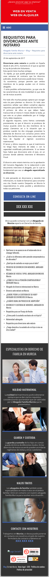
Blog (28, 50)
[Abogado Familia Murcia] (24, 5)
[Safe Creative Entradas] (19, 559)
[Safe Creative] (32, 551)
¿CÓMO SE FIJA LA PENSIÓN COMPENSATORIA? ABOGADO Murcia (23, 281)
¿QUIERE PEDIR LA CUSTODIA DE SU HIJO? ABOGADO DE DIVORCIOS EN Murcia (21, 296)
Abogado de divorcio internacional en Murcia (22, 286)
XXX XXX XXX (24, 206)
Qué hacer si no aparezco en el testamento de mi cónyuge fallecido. (23, 251)
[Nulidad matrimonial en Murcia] (24, 383)
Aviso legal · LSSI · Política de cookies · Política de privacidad (31, 568)
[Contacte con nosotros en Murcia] (24, 522)
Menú (8, 27)
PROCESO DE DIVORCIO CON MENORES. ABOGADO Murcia (24, 268)
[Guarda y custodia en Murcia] (24, 431)
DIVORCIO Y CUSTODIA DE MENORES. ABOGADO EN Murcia (25, 306)
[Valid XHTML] (33, 559)
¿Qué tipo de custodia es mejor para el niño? (22, 263)
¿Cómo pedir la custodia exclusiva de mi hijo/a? (24, 315)
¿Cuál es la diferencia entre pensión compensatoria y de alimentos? (25, 258)
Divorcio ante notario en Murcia (17, 290)
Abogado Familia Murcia (13, 50)
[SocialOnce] (15, 551)
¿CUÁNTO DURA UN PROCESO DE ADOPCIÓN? (23, 301)
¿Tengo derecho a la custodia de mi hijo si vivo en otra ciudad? (24, 328)
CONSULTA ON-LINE (24, 197)
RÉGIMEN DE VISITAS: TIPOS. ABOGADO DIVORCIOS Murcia (25, 275)
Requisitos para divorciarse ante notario (20, 323)
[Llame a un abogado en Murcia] (24, 214)
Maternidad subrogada (14, 319)
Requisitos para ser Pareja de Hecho (19, 311)
